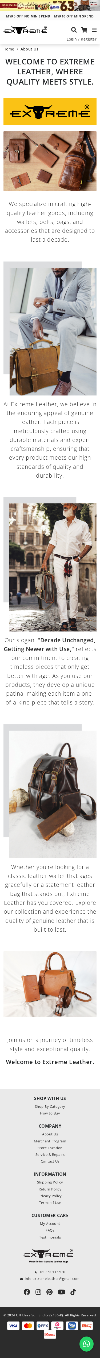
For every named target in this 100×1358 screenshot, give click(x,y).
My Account (50, 1223)
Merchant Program (50, 1141)
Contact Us (50, 1161)
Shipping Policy (50, 1182)
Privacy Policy (50, 1195)
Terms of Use (50, 1202)
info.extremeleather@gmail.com (52, 1278)
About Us (50, 1134)
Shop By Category (50, 1106)
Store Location (50, 1147)
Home (8, 49)
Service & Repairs (50, 1154)
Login (72, 39)
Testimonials (50, 1237)
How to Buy (50, 1113)
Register (89, 39)
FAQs (50, 1230)
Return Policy (50, 1189)
